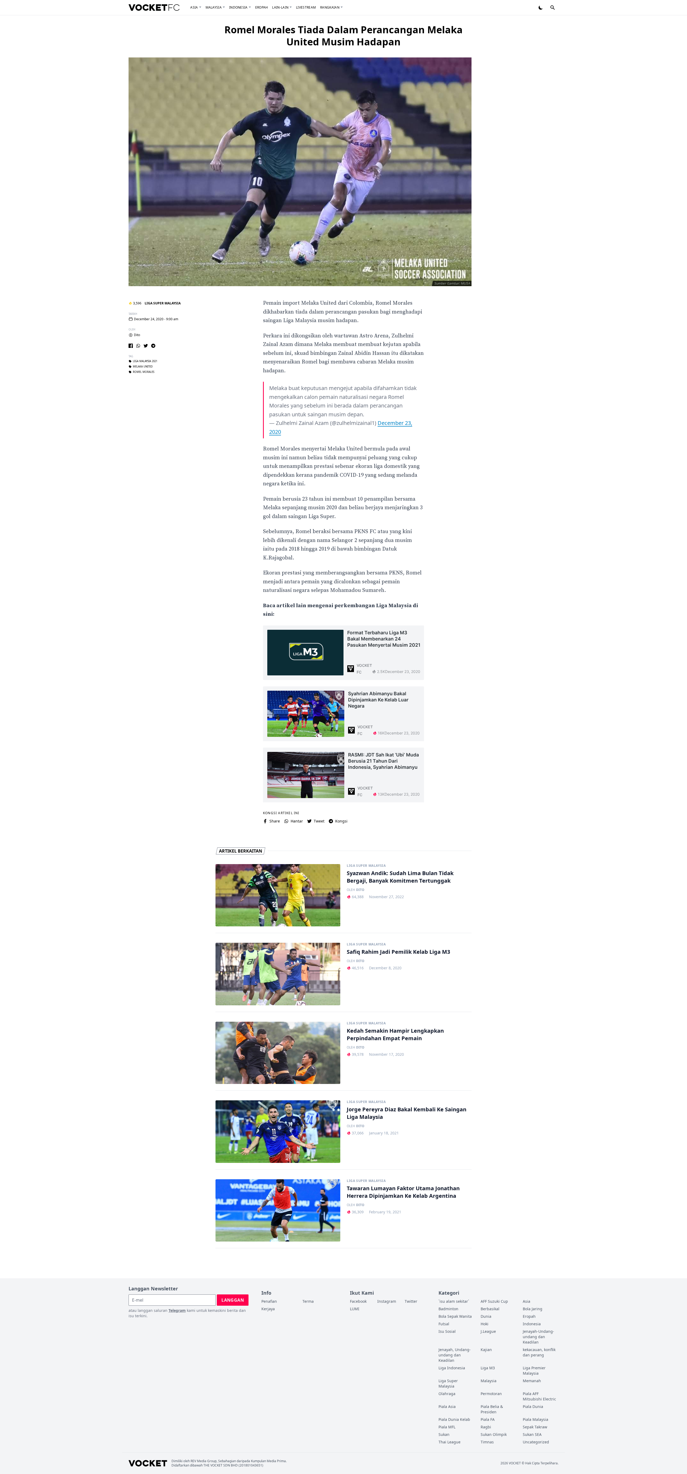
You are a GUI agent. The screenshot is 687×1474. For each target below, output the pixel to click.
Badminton (448, 1308)
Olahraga (446, 1393)
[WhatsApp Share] (138, 346)
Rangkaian (329, 7)
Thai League (449, 1441)
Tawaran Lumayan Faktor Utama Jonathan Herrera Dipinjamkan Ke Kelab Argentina (403, 1192)
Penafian (269, 1301)
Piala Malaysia (535, 1419)
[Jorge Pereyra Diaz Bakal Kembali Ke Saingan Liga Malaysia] (277, 1131)
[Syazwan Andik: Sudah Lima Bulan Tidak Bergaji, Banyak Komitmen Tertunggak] (277, 895)
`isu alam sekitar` (453, 1301)
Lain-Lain (280, 7)
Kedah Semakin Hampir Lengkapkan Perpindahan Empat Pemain (395, 1034)
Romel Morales (143, 372)
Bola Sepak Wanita (455, 1316)
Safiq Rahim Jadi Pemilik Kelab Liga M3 (398, 951)
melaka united (143, 366)
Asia (194, 7)
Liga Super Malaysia (163, 303)
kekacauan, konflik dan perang (539, 1352)
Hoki (484, 1323)
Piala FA (488, 1419)
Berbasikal (490, 1308)
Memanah (532, 1380)
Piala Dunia (533, 1406)
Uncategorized (536, 1441)
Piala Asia (447, 1406)
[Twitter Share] (146, 346)
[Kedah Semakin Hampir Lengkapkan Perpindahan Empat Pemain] (277, 1053)
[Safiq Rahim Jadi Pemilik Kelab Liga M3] (277, 974)
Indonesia (238, 7)
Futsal (443, 1323)
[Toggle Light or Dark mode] (541, 7)
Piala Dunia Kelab (454, 1419)
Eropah (261, 7)
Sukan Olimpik (494, 1434)
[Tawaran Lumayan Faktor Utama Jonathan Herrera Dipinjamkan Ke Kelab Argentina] (277, 1210)
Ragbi (486, 1426)
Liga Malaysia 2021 (145, 361)
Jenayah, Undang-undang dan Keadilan (454, 1355)
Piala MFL (446, 1426)
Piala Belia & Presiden (492, 1409)
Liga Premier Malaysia (534, 1370)
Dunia (486, 1316)
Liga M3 (488, 1367)
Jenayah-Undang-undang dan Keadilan (538, 1337)
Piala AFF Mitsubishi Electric (539, 1396)
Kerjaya (268, 1308)
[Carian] (552, 7)
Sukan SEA (532, 1434)
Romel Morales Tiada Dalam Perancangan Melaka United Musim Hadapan (343, 35)
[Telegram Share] (153, 346)
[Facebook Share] (131, 346)
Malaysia (214, 7)
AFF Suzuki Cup (494, 1301)
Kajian (486, 1349)
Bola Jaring (532, 1308)
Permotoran (491, 1393)
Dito (137, 335)
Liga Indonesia (451, 1367)
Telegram (177, 1310)
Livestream (306, 7)
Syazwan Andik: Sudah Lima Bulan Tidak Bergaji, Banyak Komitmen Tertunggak (400, 876)
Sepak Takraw (535, 1426)
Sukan (444, 1434)
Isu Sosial (447, 1331)
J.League (488, 1331)
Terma (308, 1301)
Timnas (487, 1441)
